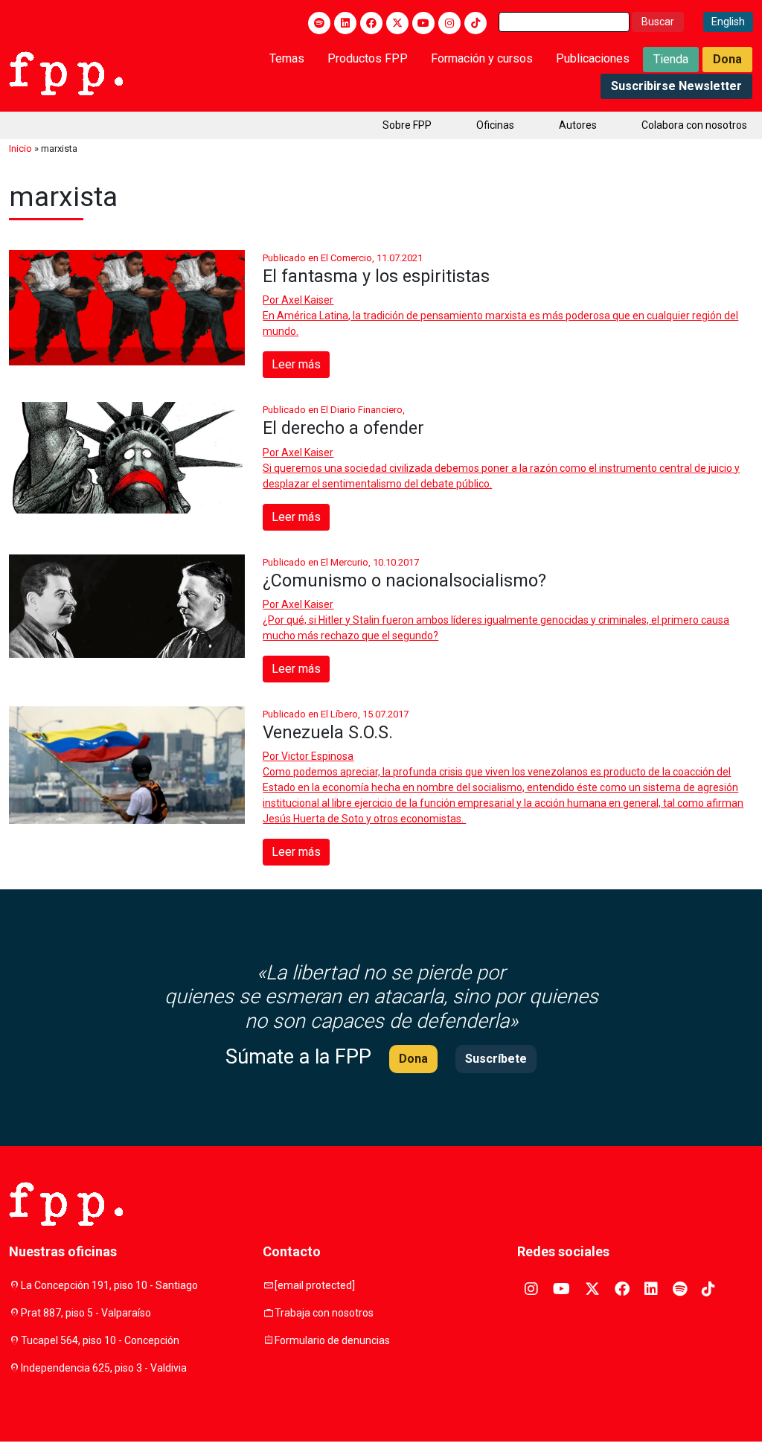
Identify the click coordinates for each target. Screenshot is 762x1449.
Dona (727, 59)
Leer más (296, 364)
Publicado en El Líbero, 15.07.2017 (336, 714)
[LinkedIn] (345, 23)
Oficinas (495, 125)
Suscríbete (496, 1059)
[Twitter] (397, 23)
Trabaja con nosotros (324, 1313)
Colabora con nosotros (694, 125)
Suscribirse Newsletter (676, 86)
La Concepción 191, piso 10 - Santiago (109, 1285)
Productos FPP (367, 58)
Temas (286, 58)
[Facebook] (371, 23)
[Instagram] (449, 23)
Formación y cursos (482, 58)
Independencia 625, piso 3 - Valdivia (104, 1368)
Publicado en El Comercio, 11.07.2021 (343, 257)
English (728, 22)
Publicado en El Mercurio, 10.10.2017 (341, 562)
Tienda (670, 59)
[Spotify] (319, 23)
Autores (578, 125)
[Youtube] (423, 23)
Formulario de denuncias (332, 1340)
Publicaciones (593, 58)
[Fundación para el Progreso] (66, 72)
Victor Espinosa (317, 756)
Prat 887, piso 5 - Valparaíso (86, 1313)
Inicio (20, 148)
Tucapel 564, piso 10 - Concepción (100, 1340)
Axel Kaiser (307, 300)
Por (298, 300)
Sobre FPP (407, 125)
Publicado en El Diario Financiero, (334, 409)
